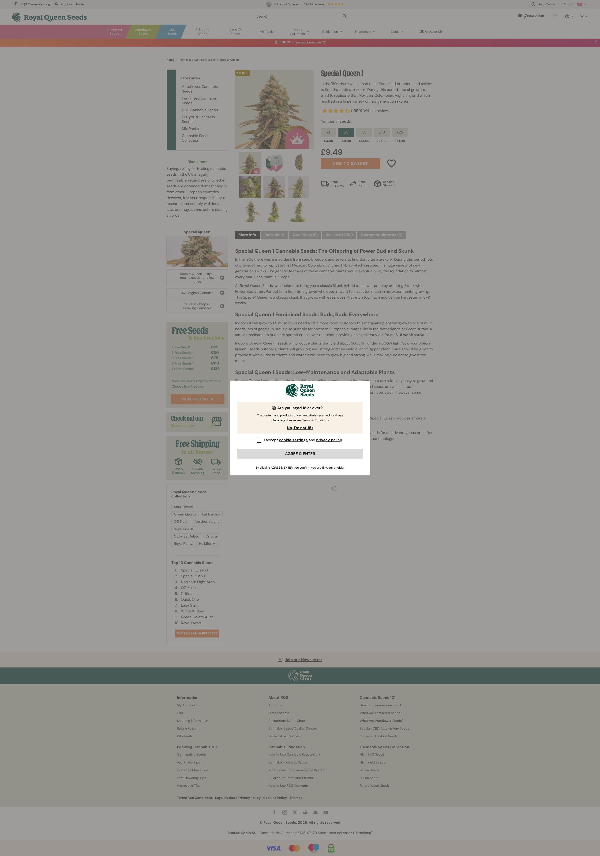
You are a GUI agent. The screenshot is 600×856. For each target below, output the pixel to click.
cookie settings (293, 439)
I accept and (303, 439)
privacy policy (329, 439)
